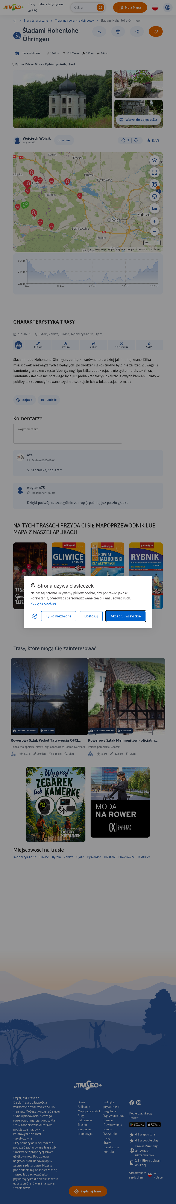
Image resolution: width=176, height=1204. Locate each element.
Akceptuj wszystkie (126, 616)
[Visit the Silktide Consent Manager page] (35, 616)
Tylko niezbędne (58, 616)
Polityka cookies (43, 603)
